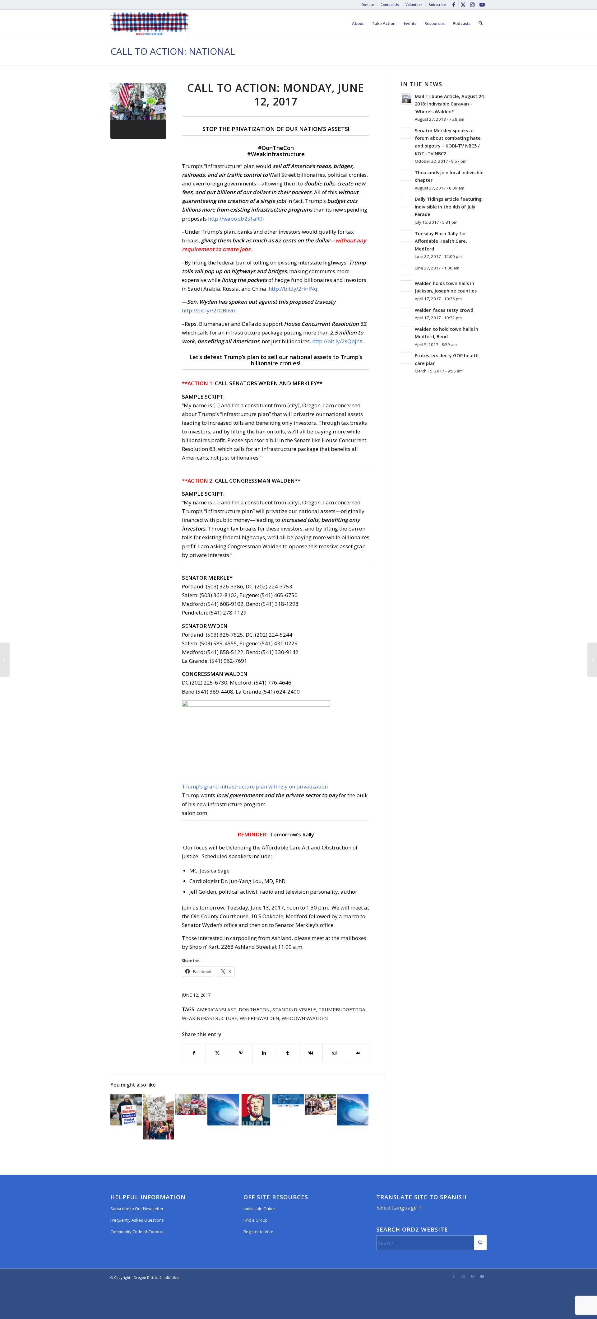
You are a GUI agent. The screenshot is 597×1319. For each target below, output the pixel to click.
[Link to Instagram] (472, 4)
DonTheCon (254, 1009)
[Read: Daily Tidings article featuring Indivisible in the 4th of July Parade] (406, 201)
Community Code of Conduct (137, 1231)
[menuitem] (368, 4)
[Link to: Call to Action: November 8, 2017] (320, 1104)
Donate (368, 4)
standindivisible (294, 1009)
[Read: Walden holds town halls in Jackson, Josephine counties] (406, 286)
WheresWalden (259, 1018)
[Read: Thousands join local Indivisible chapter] (406, 175)
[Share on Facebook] (194, 1053)
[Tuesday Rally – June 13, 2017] (5, 660)
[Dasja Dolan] (138, 111)
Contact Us (390, 4)
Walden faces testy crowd (444, 310)
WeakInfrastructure (209, 1018)
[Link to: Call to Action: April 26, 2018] (158, 1117)
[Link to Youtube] (482, 4)
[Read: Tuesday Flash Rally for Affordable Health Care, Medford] (406, 236)
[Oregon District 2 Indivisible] (149, 23)
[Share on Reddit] (334, 1053)
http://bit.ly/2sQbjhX (337, 341)
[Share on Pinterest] (240, 1053)
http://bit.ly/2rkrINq (293, 288)
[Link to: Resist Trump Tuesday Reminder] (288, 1100)
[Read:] (406, 270)
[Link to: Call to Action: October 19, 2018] (352, 1109)
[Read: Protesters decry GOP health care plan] (406, 358)
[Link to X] (463, 4)
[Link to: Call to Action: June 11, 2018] (223, 1109)
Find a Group (255, 1220)
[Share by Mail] (357, 1053)
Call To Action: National (172, 51)
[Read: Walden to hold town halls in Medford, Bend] (406, 331)
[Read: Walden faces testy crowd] (406, 312)
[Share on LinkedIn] (263, 1053)
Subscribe (437, 4)
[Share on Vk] (310, 1053)
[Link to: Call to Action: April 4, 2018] (190, 1104)
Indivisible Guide (259, 1208)
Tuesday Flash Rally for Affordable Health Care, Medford (441, 241)
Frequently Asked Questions (137, 1220)
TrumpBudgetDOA (341, 1009)
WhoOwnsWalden (305, 1018)
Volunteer (413, 4)
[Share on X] (217, 1053)
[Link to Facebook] (453, 4)
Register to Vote (258, 1231)
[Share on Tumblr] (287, 1053)
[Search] (480, 23)
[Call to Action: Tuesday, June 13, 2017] (592, 660)
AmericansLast (216, 1009)
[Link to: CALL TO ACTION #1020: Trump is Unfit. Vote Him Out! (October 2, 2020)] (255, 1109)
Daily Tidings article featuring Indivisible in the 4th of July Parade (448, 206)
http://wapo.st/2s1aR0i (236, 218)
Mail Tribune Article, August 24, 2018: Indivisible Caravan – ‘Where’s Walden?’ (450, 104)
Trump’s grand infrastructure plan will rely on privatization (255, 786)
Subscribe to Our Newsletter (137, 1208)
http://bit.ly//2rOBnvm (209, 310)
